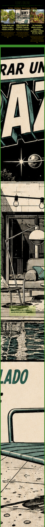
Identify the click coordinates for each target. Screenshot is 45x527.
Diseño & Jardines (26, 8)
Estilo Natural (17, 8)
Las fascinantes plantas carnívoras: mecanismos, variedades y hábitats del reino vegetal (37, 29)
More (7, 37)
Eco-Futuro (10, 8)
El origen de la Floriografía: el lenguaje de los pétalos (20, 311)
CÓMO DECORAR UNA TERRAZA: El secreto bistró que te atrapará (22, 27)
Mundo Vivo (34, 8)
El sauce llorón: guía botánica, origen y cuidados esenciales (8, 27)
